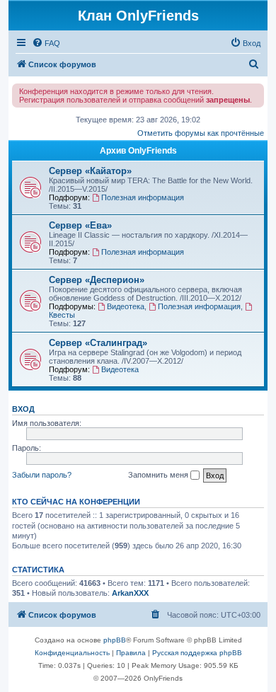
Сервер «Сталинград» (98, 343)
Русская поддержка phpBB (197, 653)
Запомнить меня (159, 475)
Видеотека (125, 306)
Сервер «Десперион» (96, 280)
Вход (23, 409)
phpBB (114, 640)
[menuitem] (46, 43)
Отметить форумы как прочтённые (200, 133)
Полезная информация (142, 197)
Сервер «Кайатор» (90, 171)
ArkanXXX (130, 593)
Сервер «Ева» (80, 225)
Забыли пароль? (41, 475)
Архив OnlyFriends (138, 151)
